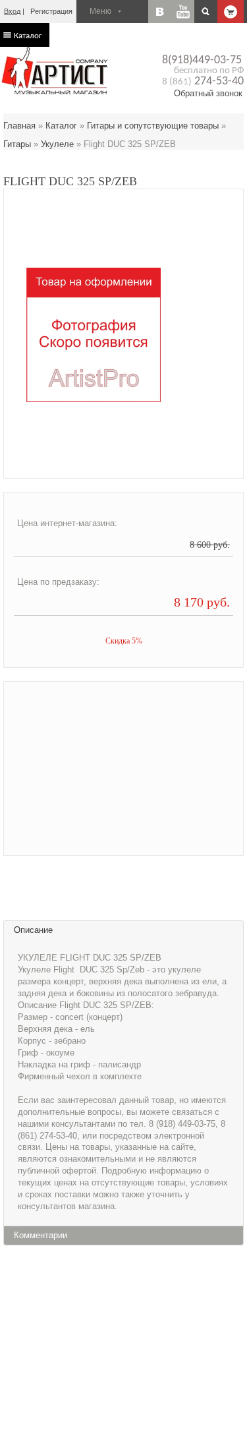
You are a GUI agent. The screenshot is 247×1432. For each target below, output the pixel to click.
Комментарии (40, 1235)
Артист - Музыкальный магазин (56, 70)
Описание (33, 930)
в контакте (159, 11)
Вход (12, 11)
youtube (182, 11)
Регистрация (51, 11)
